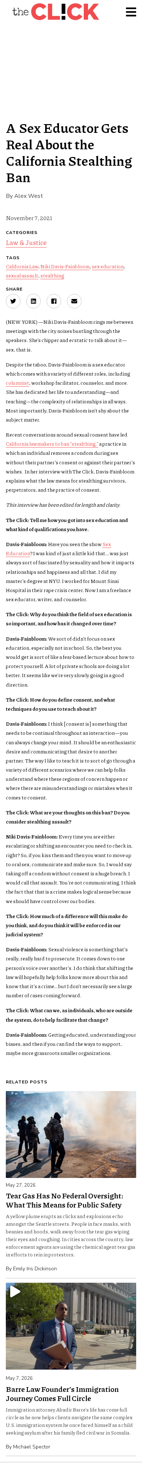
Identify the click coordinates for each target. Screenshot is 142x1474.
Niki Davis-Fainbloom (65, 266)
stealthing (52, 275)
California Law (22, 266)
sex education (108, 266)
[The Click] (55, 11)
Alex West (28, 196)
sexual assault (22, 275)
